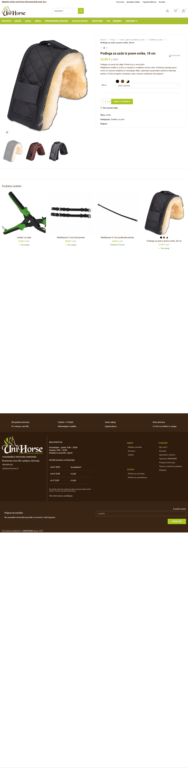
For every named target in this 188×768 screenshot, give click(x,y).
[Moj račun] (168, 10)
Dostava (131, 451)
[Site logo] (13, 10)
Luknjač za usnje (24, 237)
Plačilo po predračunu (137, 477)
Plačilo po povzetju (136, 474)
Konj (113, 40)
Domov (103, 40)
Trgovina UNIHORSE (168, 459)
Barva (104, 85)
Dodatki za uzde (156, 40)
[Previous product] (101, 48)
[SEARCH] (81, 11)
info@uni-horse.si (10, 468)
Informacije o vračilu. (67, 426)
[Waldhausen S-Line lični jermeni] (71, 213)
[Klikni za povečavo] (7, 132)
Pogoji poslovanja (167, 462)
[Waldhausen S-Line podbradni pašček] (117, 213)
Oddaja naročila (135, 447)
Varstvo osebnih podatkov (170, 466)
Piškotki (162, 470)
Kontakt (162, 451)
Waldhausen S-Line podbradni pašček (117, 237)
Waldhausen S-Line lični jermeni (71, 237)
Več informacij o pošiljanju (61, 496)
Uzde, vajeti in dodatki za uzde (132, 40)
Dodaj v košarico (122, 102)
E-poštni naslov (179, 509)
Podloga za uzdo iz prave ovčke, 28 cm (164, 241)
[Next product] (107, 48)
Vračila (131, 455)
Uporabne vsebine (167, 455)
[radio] (117, 81)
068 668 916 (7, 464)
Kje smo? (163, 447)
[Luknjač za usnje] (24, 213)
